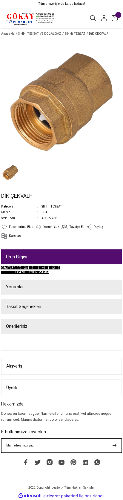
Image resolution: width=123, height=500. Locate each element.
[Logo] (30, 18)
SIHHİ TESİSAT (51, 206)
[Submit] (114, 445)
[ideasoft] (30, 496)
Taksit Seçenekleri (23, 306)
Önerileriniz (16, 326)
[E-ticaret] (60, 496)
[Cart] (114, 18)
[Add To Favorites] (17, 227)
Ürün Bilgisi (16, 257)
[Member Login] (103, 18)
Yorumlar (15, 286)
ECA (44, 212)
